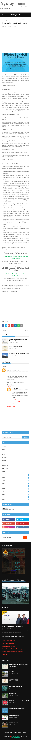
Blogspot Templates (15, 737)
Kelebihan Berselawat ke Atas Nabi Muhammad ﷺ (18, 340)
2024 (15, 480)
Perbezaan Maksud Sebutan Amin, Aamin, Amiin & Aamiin (18, 665)
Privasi (15, 732)
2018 (15, 497)
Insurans (4, 463)
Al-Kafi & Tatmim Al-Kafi (8, 640)
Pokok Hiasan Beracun (14, 715)
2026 (15, 475)
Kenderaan (5, 465)
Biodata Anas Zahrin (13, 723)
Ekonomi (4, 457)
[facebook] (8, 519)
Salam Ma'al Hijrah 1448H (15, 346)
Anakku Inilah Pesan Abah (9, 643)
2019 (15, 494)
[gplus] (8, 523)
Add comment (11, 406)
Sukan (4, 471)
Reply (8, 384)
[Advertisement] (15, 40)
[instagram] (8, 527)
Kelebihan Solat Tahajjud (8, 646)
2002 (15, 499)
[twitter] (22, 519)
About (24, 732)
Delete (12, 384)
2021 (15, 488)
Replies (10, 387)
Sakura (9, 369)
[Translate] (25, 537)
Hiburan (4, 460)
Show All (4, 654)
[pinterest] (22, 523)
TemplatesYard (16, 736)
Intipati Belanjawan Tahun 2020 (12, 626)
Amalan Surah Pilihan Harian (15, 686)
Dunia (3, 454)
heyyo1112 (15, 388)
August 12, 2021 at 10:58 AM (14, 370)
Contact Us (15, 734)
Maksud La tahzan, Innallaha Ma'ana (17, 708)
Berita (3, 452)
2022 (15, 486)
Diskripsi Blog (8, 732)
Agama (7, 20)
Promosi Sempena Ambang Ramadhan (12, 651)
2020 (15, 491)
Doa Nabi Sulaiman (13, 672)
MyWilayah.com (15, 14)
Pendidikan (5, 468)
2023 (15, 483)
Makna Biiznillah (12, 693)
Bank (3, 449)
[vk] (22, 527)
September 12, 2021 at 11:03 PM (20, 389)
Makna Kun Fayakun (13, 679)
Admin (4, 26)
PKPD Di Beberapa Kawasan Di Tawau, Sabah (19, 701)
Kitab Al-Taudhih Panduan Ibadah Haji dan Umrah (15, 649)
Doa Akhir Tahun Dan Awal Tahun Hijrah (19, 353)
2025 (15, 477)
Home (3, 20)
